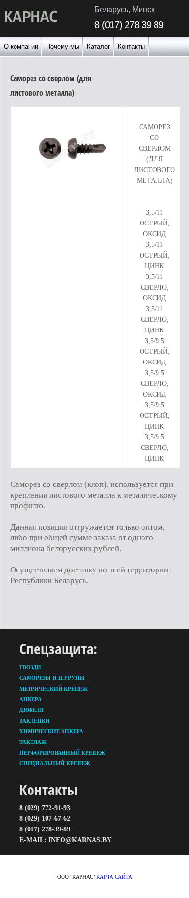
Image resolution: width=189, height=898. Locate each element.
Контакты (131, 46)
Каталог (98, 46)
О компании (21, 46)
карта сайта (114, 877)
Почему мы (62, 46)
